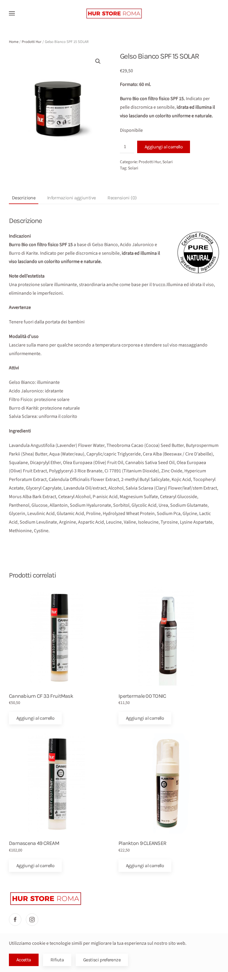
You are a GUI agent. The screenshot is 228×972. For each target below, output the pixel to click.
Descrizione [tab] (23, 198)
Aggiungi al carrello (164, 147)
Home (13, 41)
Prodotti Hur (32, 41)
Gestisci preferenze (102, 960)
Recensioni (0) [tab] (122, 198)
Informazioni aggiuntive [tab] (71, 198)
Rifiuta (57, 960)
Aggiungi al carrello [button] (35, 718)
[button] (12, 13)
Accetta (23, 960)
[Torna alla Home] (114, 13)
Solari (167, 162)
